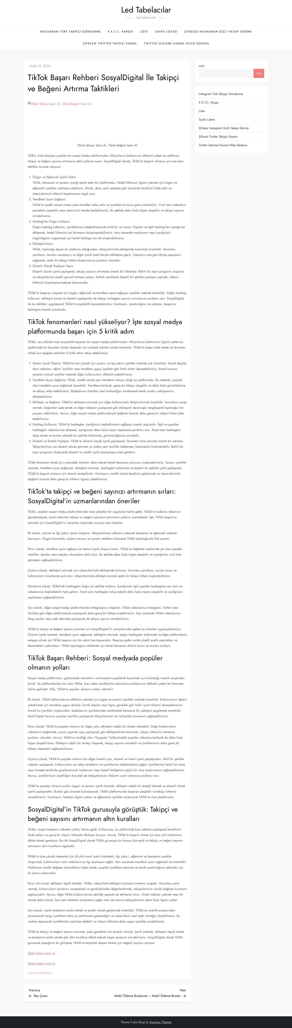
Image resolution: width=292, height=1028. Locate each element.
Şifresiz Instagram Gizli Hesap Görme (218, 32)
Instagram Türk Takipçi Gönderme (70, 32)
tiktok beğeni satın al (41, 963)
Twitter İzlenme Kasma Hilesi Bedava (176, 43)
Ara (202, 66)
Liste (144, 32)
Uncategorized (40, 973)
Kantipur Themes (160, 1022)
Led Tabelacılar (146, 9)
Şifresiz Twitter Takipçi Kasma (110, 43)
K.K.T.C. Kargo (120, 32)
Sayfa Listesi (166, 32)
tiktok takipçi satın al (41, 953)
